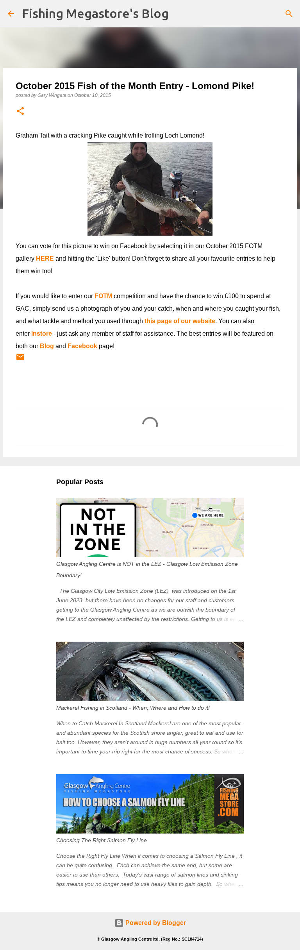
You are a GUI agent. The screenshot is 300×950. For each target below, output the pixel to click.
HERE (45, 258)
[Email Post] (20, 360)
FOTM (103, 296)
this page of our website (180, 321)
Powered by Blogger (155, 923)
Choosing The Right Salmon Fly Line (101, 840)
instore (41, 333)
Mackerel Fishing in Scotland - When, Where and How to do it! (133, 708)
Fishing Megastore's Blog (95, 13)
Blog (47, 346)
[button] (20, 111)
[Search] (289, 13)
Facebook (82, 346)
